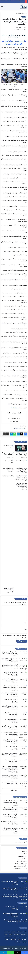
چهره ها (6, 939)
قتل (18, 939)
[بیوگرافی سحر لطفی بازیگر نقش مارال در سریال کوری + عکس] (23, 742)
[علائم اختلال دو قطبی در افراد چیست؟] (23, 748)
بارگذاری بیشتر (14, 790)
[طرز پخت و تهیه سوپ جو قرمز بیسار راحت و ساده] (23, 762)
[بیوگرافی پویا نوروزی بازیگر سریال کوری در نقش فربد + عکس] (23, 708)
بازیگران (10, 934)
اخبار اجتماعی (19, 931)
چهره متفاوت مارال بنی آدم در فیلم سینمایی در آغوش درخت (21, 454)
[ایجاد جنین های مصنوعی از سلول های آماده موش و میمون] (7, 448)
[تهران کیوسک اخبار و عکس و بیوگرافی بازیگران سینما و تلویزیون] (23, 6)
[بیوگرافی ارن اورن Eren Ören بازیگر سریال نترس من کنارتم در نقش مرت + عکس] (23, 816)
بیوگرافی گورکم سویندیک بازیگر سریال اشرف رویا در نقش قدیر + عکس (10, 830)
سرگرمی (20, 936)
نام (26, 622)
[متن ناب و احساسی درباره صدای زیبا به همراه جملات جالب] (23, 823)
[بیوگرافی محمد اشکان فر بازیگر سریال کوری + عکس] (23, 715)
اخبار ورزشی (16, 934)
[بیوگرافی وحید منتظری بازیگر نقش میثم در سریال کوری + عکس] (23, 728)
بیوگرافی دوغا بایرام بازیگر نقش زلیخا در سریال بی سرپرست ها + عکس (10, 802)
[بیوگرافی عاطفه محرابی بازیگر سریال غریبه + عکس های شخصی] (23, 810)
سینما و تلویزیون (8, 936)
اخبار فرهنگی (23, 934)
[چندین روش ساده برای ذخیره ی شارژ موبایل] (23, 701)
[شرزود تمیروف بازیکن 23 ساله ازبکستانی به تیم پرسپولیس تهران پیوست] (21, 463)
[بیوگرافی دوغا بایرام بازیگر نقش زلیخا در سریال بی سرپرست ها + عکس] (23, 802)
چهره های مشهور (23, 941)
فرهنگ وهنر (24, 939)
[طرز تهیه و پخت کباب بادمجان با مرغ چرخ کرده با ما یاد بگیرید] (23, 695)
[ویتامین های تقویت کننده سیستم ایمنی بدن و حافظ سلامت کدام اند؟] (23, 897)
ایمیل (25, 629)
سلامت (14, 936)
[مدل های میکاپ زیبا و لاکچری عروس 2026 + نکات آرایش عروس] (23, 660)
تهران (6, 934)
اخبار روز (18, 13)
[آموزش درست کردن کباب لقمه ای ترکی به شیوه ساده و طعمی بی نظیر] (23, 667)
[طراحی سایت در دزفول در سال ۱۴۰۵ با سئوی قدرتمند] (23, 922)
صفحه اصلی (23, 13)
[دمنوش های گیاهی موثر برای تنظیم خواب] (7, 463)
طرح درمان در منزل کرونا (20, 428)
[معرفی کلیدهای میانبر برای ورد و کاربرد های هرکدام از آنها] (23, 915)
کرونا (17, 941)
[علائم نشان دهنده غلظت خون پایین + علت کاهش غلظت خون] (23, 890)
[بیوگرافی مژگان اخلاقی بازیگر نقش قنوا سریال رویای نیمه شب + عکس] (23, 777)
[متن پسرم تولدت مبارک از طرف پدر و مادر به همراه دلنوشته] (23, 784)
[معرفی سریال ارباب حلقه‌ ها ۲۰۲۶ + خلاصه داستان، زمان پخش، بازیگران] (23, 755)
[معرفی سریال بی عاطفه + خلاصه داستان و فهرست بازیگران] (23, 681)
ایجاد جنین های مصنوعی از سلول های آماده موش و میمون (7, 454)
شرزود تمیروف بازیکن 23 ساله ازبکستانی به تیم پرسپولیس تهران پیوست (21, 470)
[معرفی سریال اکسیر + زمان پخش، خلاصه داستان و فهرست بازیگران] (23, 654)
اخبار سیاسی (7, 931)
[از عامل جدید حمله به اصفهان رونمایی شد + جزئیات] (7, 531)
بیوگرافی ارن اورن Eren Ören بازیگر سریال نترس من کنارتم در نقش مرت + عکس (9, 816)
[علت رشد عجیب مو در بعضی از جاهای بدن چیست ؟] (23, 721)
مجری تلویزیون (13, 939)
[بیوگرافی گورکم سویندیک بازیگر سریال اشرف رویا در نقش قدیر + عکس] (23, 830)
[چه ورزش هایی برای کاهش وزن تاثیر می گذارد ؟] (23, 883)
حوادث (25, 936)
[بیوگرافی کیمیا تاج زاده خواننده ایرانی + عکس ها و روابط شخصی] (23, 674)
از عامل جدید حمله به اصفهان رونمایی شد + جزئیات (8, 590)
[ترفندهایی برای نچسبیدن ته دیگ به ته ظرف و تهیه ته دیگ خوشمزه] (23, 735)
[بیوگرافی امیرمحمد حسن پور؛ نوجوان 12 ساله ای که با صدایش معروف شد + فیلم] (23, 687)
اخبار (25, 931)
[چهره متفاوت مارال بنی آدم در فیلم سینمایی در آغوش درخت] (21, 448)
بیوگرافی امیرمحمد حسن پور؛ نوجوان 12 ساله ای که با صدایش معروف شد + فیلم (10, 687)
